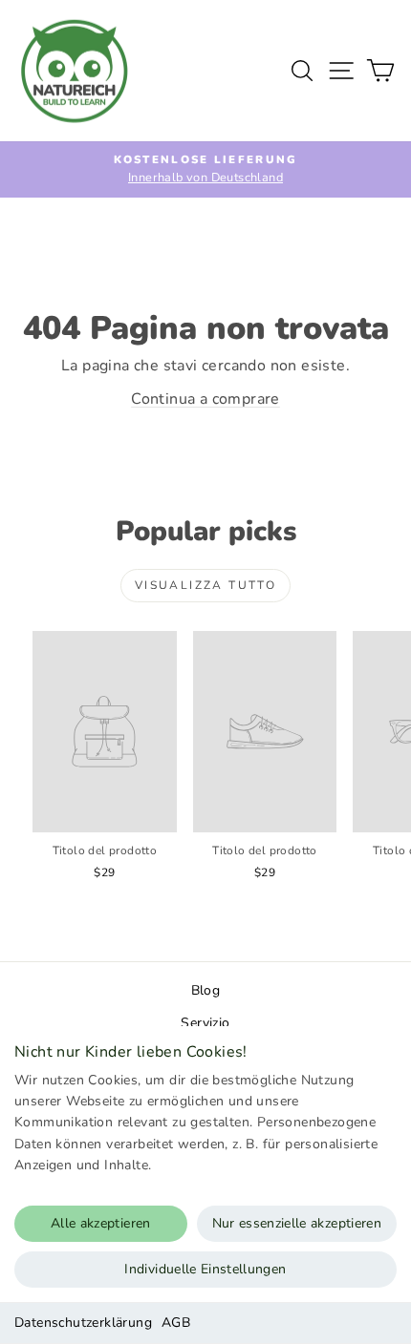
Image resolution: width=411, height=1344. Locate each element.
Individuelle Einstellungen (205, 1269)
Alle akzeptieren (101, 1223)
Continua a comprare (205, 399)
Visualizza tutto (205, 585)
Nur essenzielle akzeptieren (296, 1223)
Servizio (205, 1023)
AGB (176, 1322)
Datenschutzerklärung (83, 1322)
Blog (206, 990)
